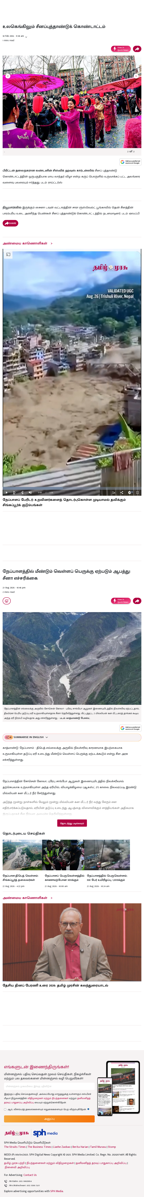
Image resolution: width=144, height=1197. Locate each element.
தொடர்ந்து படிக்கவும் (72, 823)
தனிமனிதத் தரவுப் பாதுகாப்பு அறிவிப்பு (101, 1163)
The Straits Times (15, 1147)
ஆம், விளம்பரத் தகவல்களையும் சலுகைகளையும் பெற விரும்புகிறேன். (48, 1109)
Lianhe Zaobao (61, 1147)
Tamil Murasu (98, 1147)
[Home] (45, 1133)
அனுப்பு (49, 1118)
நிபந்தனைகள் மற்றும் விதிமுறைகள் (50, 1163)
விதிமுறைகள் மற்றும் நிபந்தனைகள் (48, 1098)
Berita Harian (80, 1147)
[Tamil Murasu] (16, 1133)
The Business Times (39, 1147)
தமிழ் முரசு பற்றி (14, 1163)
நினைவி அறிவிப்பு (17, 1167)
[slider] (72, 488)
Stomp (112, 1147)
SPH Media (56, 1191)
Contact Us (30, 1175)
